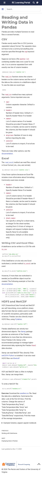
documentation (7, 154)
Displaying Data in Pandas (10, 441)
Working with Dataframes (9, 433)
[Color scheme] (37, 3)
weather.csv (24, 393)
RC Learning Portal (21, 2)
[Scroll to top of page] (38, 465)
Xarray (23, 332)
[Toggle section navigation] (3, 9)
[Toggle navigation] (4, 2)
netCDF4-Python (8, 356)
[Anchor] (8, 39)
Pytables (18, 319)
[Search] (34, 3)
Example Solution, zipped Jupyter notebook (19, 423)
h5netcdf (16, 358)
